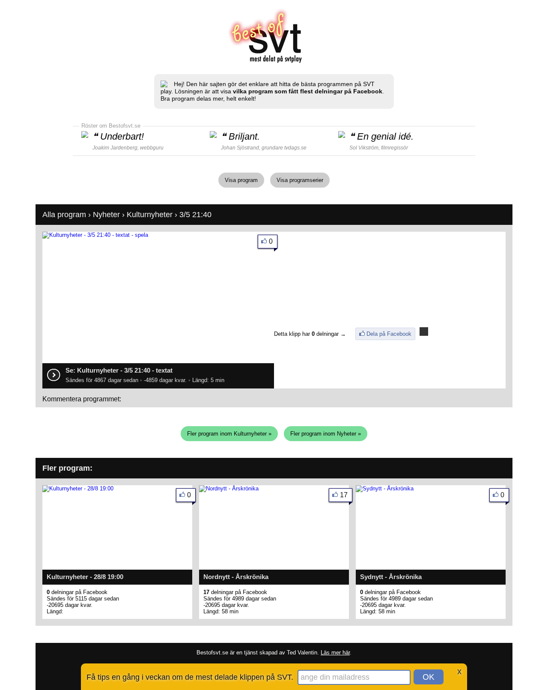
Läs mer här (335, 652)
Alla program (64, 214)
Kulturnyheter (150, 214)
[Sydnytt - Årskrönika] (385, 488)
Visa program (241, 180)
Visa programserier (300, 180)
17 (344, 495)
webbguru (152, 148)
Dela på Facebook (388, 334)
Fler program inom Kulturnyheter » (229, 433)
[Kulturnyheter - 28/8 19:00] (77, 488)
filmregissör (394, 148)
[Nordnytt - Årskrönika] (229, 488)
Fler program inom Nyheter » (325, 433)
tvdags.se (295, 148)
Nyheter (106, 214)
